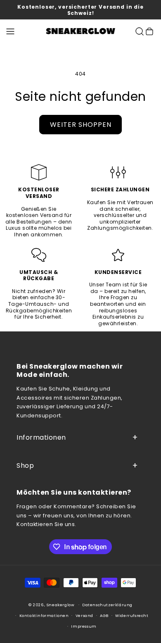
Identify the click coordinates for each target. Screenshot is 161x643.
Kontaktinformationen (44, 615)
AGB (104, 615)
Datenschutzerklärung (107, 604)
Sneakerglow (61, 604)
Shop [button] (25, 465)
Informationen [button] (41, 437)
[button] (10, 31)
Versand (84, 615)
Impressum (83, 626)
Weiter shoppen (80, 124)
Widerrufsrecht (131, 615)
